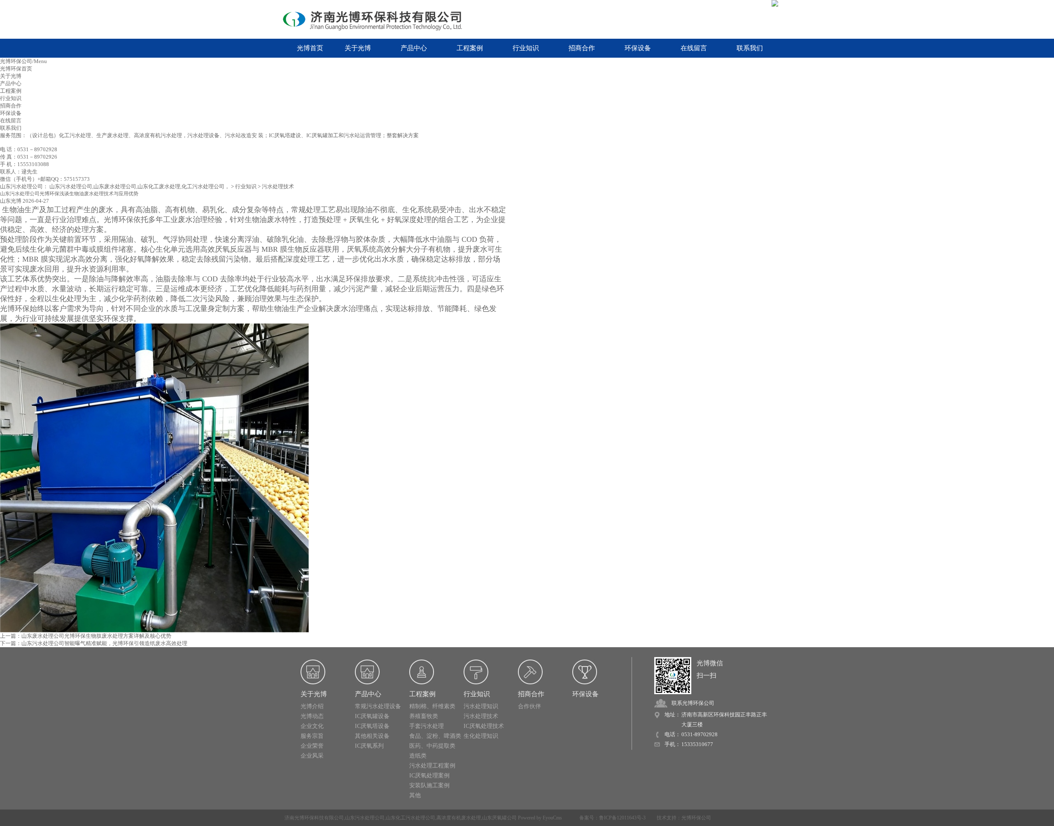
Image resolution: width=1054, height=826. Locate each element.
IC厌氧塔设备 (372, 726)
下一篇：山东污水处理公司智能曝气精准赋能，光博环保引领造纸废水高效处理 (93, 643)
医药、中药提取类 (432, 746)
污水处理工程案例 (432, 766)
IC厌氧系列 (369, 746)
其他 (415, 795)
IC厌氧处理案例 (429, 775)
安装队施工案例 (429, 785)
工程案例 (470, 47)
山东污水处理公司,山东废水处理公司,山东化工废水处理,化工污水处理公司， (139, 186)
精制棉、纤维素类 (432, 706)
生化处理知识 (481, 736)
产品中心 (414, 47)
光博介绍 (312, 706)
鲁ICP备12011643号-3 (622, 818)
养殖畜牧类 (423, 716)
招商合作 (582, 47)
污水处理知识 (481, 706)
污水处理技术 (278, 186)
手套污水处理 (426, 726)
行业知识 (526, 47)
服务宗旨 (312, 736)
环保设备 (638, 47)
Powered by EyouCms (539, 818)
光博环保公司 (696, 818)
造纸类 (418, 756)
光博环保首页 (16, 69)
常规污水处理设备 (378, 706)
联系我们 (750, 47)
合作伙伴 (529, 706)
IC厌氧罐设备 (372, 716)
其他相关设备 (372, 736)
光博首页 (310, 47)
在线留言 (694, 47)
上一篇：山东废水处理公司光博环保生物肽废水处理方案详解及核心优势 (85, 636)
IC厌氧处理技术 (484, 726)
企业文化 (312, 726)
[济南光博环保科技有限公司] (379, 19)
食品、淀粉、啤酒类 (435, 736)
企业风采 (312, 756)
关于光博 (358, 47)
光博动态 (312, 716)
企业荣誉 (312, 746)
